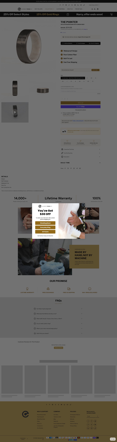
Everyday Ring (45, 227)
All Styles (45, 232)
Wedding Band (45, 223)
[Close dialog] (83, 205)
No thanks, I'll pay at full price (45, 236)
